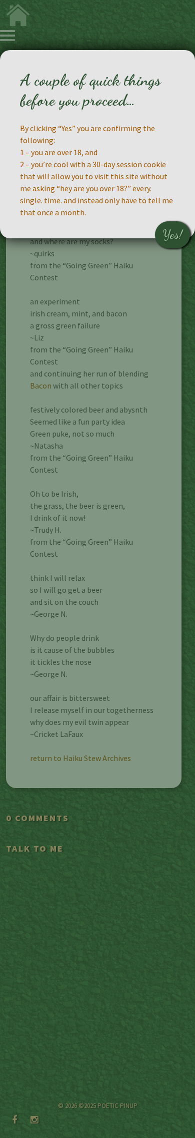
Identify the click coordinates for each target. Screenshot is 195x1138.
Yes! (172, 234)
